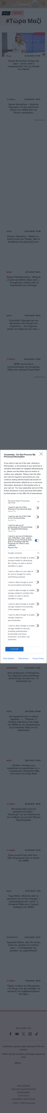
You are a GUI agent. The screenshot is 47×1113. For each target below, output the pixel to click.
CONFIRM (14, 649)
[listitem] (23, 502)
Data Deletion (8, 658)
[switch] (37, 508)
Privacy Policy (38, 658)
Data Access (23, 658)
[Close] (41, 454)
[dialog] (23, 556)
